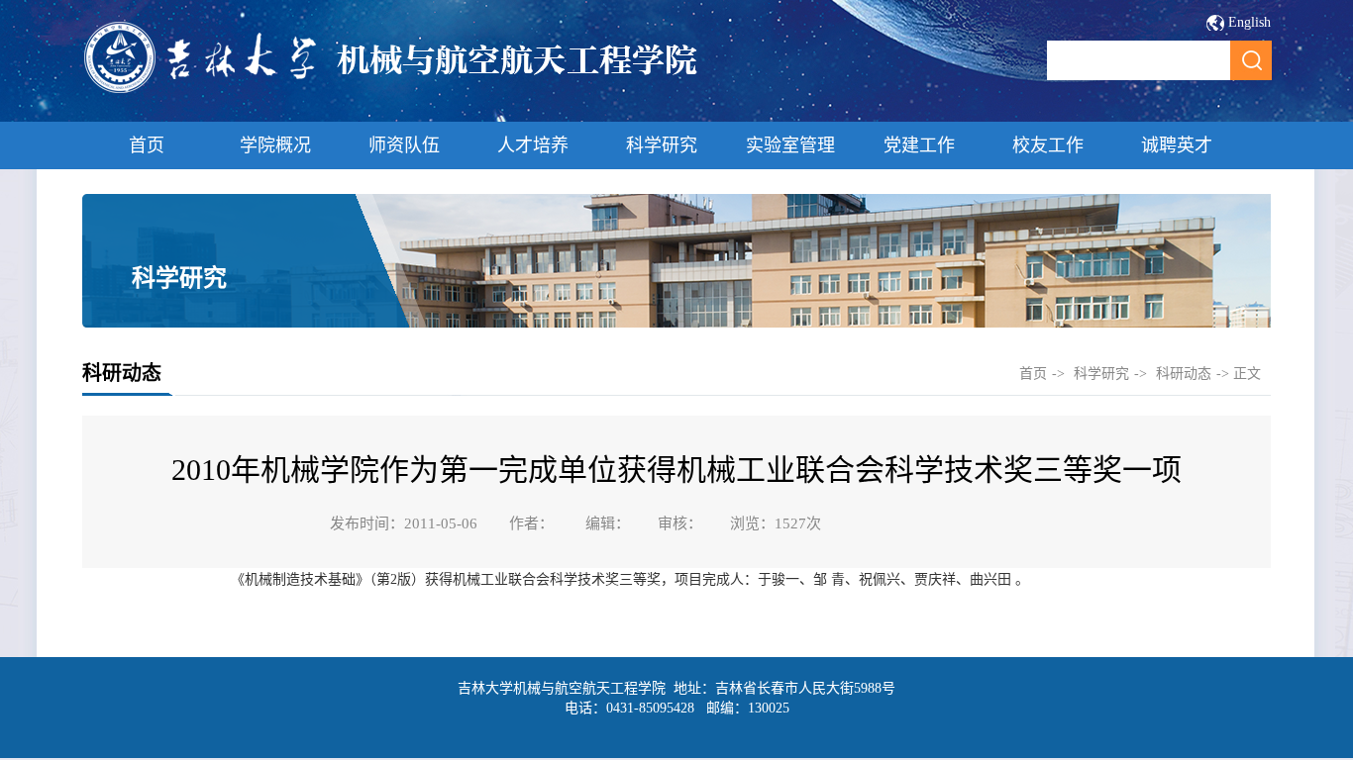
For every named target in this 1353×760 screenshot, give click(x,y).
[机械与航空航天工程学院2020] (391, 90)
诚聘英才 (1176, 145)
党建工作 (919, 145)
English (1249, 22)
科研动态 (1183, 373)
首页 (146, 145)
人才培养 (533, 145)
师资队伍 (404, 145)
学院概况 (275, 145)
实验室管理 (790, 145)
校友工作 (1048, 145)
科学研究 (661, 145)
